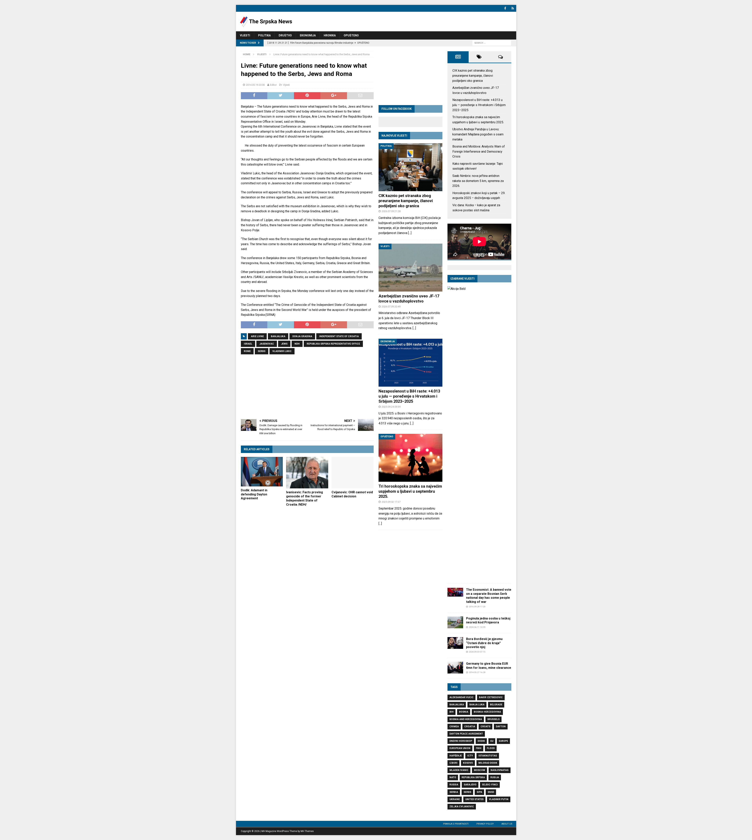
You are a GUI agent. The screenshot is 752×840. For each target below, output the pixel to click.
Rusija (494, 777)
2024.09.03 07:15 (477, 652)
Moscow (479, 770)
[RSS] (512, 8)
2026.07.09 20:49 (391, 306)
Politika (264, 35)
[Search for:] (491, 43)
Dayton (501, 726)
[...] (409, 233)
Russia (453, 784)
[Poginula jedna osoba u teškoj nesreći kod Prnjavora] (455, 622)
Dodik (481, 741)
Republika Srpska (473, 777)
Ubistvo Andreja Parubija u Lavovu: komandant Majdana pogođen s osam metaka (477, 134)
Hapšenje (455, 755)
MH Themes (307, 831)
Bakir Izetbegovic (491, 697)
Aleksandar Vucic (461, 697)
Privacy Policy (485, 824)
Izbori (453, 763)
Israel (248, 343)
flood (491, 748)
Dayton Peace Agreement (466, 733)
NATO (452, 777)
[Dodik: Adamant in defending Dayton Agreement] (262, 471)
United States (474, 799)
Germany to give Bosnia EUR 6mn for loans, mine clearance (488, 666)
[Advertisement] (307, 386)
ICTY (470, 755)
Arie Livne (257, 336)
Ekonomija (308, 35)
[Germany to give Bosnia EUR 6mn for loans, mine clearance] (455, 667)
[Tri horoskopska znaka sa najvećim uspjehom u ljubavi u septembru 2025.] (410, 458)
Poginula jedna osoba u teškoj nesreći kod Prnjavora (488, 620)
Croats (485, 726)
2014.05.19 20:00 (255, 84)
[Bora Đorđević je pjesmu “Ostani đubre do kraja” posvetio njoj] (455, 643)
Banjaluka (278, 336)
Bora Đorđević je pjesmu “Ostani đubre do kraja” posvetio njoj (484, 643)
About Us (507, 824)
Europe (503, 741)
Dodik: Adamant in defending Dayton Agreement (254, 494)
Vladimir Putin (498, 799)
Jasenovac (266, 343)
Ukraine (454, 799)
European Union (459, 748)
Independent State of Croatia (339, 336)
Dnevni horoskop (460, 741)
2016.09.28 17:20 (477, 606)
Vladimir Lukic (282, 351)
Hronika (330, 35)
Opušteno (351, 35)
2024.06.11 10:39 (477, 627)
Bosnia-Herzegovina (487, 711)
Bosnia (463, 711)
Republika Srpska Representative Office (333, 343)
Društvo (285, 35)
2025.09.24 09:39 (391, 406)
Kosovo (468, 763)
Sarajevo (470, 784)
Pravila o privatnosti (456, 824)
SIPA (479, 792)
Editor (273, 84)
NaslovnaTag (500, 770)
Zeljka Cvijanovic (461, 806)
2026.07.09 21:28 (391, 211)
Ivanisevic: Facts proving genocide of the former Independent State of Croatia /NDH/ (304, 498)
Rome (247, 351)
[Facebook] (505, 8)
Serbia (453, 792)
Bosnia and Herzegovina (465, 719)
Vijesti (245, 35)
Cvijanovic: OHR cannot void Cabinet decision (352, 494)
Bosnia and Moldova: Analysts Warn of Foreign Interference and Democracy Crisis (478, 151)
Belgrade (496, 704)
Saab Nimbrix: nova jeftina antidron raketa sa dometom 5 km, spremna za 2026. (478, 181)
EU (491, 741)
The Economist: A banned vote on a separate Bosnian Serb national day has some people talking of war (488, 596)
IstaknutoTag (487, 755)
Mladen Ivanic (458, 770)
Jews (284, 343)
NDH (297, 343)
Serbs (261, 351)
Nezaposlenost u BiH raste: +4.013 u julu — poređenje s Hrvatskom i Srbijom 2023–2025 (409, 396)
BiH (451, 711)
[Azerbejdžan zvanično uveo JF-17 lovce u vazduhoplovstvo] (410, 268)
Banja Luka (476, 704)
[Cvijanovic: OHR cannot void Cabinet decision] (353, 472)
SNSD (491, 792)
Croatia (469, 726)
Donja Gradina (302, 336)
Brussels (493, 719)
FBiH (478, 748)
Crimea (454, 726)
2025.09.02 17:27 (391, 501)
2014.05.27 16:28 (477, 672)
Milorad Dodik (487, 763)
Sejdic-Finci (490, 784)
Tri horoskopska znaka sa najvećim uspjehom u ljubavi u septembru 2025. (410, 491)
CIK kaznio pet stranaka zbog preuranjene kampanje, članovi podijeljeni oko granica (406, 200)
